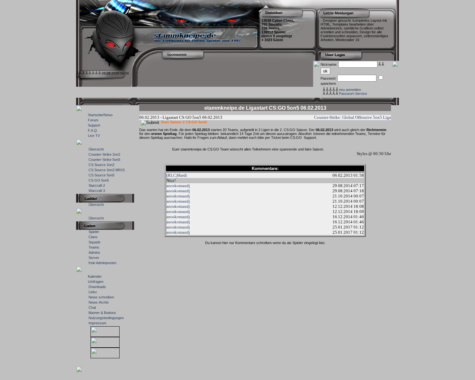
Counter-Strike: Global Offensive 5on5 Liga (352, 117)
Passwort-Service (353, 93)
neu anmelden (350, 90)
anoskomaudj (178, 185)
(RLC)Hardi (176, 175)
